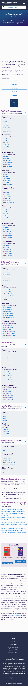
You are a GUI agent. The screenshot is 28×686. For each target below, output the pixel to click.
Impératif (14, 91)
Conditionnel (15, 88)
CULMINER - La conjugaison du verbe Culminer (13, 522)
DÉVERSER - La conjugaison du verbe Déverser (13, 511)
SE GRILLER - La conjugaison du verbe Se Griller (13, 528)
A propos (13, 641)
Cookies (21, 678)
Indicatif (14, 80)
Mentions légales (9, 678)
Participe (15, 95)
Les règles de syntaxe (12, 652)
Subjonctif (14, 84)
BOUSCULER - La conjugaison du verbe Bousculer (13, 532)
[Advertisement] (14, 43)
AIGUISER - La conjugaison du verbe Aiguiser (12, 509)
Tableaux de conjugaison (13, 647)
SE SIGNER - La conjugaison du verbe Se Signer (13, 517)
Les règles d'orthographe (13, 651)
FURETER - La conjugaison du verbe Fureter (12, 530)
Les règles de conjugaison (13, 649)
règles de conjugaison (15, 615)
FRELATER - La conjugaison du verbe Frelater (12, 520)
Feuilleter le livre (7, 563)
